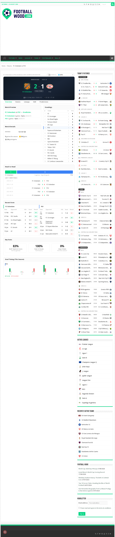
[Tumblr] (95, 4)
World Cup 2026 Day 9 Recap (88, 469)
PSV (19, 112)
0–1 (30, 231)
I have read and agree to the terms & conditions (95, 508)
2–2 (66, 230)
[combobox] (66, 75)
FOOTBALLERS (46, 58)
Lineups (27, 102)
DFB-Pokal (85, 367)
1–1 (30, 220)
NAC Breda (49, 230)
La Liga (84, 349)
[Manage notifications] (5, 532)
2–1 (30, 212)
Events (17, 102)
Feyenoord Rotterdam (54, 130)
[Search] (112, 4)
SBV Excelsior (52, 136)
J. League (85, 371)
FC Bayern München (52, 226)
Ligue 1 (84, 353)
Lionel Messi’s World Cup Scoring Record (92, 472)
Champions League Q (89, 362)
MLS (83, 389)
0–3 (66, 234)
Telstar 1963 (51, 147)
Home (3, 66)
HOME (5, 58)
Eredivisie (35, 79)
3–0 (66, 222)
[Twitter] (89, 4)
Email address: (83, 503)
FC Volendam (10, 112)
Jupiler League (87, 376)
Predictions (44, 102)
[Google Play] (99, 4)
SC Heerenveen (52, 133)
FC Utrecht (51, 150)
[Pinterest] (91, 4)
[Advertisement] (57, 36)
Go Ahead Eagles (53, 119)
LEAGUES (28, 58)
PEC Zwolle (51, 153)
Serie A (84, 398)
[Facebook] (86, 4)
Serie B (84, 358)
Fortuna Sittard (52, 122)
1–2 (66, 213)
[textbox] (65, 75)
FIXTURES (12, 58)
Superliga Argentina (89, 403)
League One (86, 380)
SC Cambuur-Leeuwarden (55, 161)
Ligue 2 (84, 385)
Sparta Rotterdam (53, 142)
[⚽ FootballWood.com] (17, 13)
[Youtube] (93, 4)
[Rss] (84, 4)
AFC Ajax (50, 125)
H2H (34, 102)
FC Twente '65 (52, 144)
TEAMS (36, 58)
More (57, 58)
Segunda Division (88, 394)
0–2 (30, 224)
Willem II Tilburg (53, 158)
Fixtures (9, 66)
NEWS (20, 58)
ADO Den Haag (52, 156)
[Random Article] (112, 58)
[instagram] (97, 4)
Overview (8, 102)
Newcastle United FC (52, 234)
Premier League (87, 344)
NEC (49, 139)
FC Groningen (52, 116)
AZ (48, 113)
